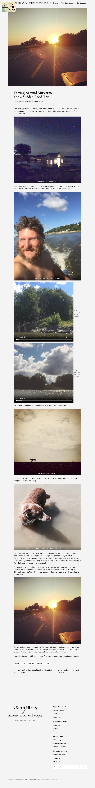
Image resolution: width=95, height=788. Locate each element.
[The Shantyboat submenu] (74, 3)
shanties (39, 663)
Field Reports (39, 101)
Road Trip (31, 663)
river (23, 663)
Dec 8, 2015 (18, 101)
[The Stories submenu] (59, 3)
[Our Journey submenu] (86, 3)
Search (84, 767)
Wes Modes (29, 101)
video (47, 663)
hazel (17, 663)
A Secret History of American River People (32, 779)
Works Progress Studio (28, 558)
